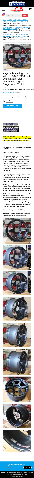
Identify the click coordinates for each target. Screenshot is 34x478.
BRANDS (9, 20)
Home (4, 20)
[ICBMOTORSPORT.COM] (17, 9)
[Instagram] (3, 14)
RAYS (14, 20)
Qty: (4, 101)
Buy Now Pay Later (17, 1)
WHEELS (9, 34)
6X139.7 (23, 21)
